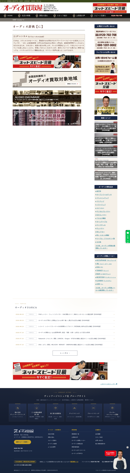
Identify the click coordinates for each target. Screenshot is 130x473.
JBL (104, 264)
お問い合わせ (99, 440)
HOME (14, 19)
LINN (100, 284)
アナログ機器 (101, 218)
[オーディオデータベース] (49, 98)
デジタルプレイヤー (103, 211)
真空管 (99, 191)
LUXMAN (104, 280)
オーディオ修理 (52, 443)
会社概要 (97, 434)
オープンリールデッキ (104, 194)
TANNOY (103, 270)
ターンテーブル (102, 221)
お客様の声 (75, 437)
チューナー (100, 228)
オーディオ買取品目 (77, 443)
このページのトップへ (108, 384)
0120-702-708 (18, 448)
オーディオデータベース (78, 450)
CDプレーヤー (101, 215)
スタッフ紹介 (99, 437)
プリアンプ (100, 201)
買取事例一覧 (75, 434)
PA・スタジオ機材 (103, 235)
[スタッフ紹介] (106, 105)
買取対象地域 (75, 447)
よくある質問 (51, 447)
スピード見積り (52, 440)
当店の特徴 (51, 434)
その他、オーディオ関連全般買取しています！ (105, 247)
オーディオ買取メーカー (78, 440)
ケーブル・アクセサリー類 (106, 238)
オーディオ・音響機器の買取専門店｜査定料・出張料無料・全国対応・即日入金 (20, 1)
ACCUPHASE (106, 260)
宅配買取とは (74, 461)
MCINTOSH (106, 277)
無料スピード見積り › (22, 442)
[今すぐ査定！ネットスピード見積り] (49, 61)
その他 (99, 242)
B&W (104, 274)
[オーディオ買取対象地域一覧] (49, 79)
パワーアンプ (101, 205)
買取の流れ (51, 437)
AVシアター (101, 232)
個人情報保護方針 (100, 443)
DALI (100, 267)
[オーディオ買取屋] (30, 10)
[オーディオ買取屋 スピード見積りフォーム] (110, 12)
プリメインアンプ (103, 198)
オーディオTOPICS (77, 453)
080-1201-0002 (27, 465)
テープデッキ (101, 225)
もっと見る (65, 353)
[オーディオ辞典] (49, 117)
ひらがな (19, 19)
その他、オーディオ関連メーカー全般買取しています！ (105, 289)
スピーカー (100, 208)
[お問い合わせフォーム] (106, 58)
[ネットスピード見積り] (106, 84)
